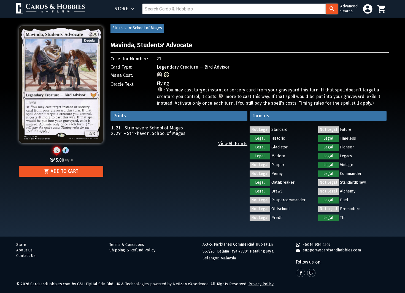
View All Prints (232, 143)
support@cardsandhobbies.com (331, 250)
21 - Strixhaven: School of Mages (149, 128)
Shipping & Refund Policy (132, 250)
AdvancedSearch (348, 8)
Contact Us (26, 255)
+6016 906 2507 (316, 244)
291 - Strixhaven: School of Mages (151, 133)
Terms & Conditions (126, 244)
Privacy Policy (261, 284)
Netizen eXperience (191, 284)
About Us (24, 250)
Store (21, 244)
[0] (382, 8)
